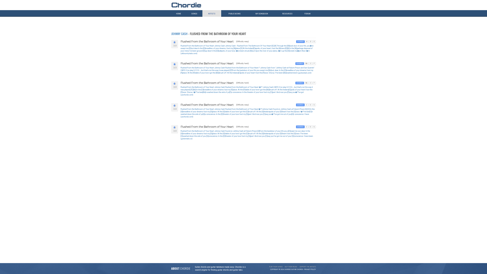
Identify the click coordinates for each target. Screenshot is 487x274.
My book (262, 14)
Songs (194, 14)
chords (300, 269)
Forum (307, 14)
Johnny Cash (179, 33)
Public (235, 14)
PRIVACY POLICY (310, 269)
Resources (287, 14)
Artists (211, 14)
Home (178, 14)
